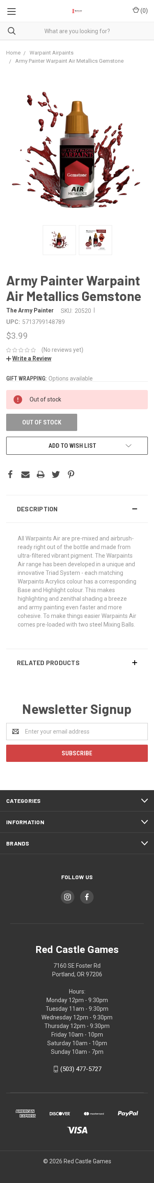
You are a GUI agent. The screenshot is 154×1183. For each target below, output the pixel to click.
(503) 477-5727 (80, 1069)
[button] (77, 509)
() (143, 10)
